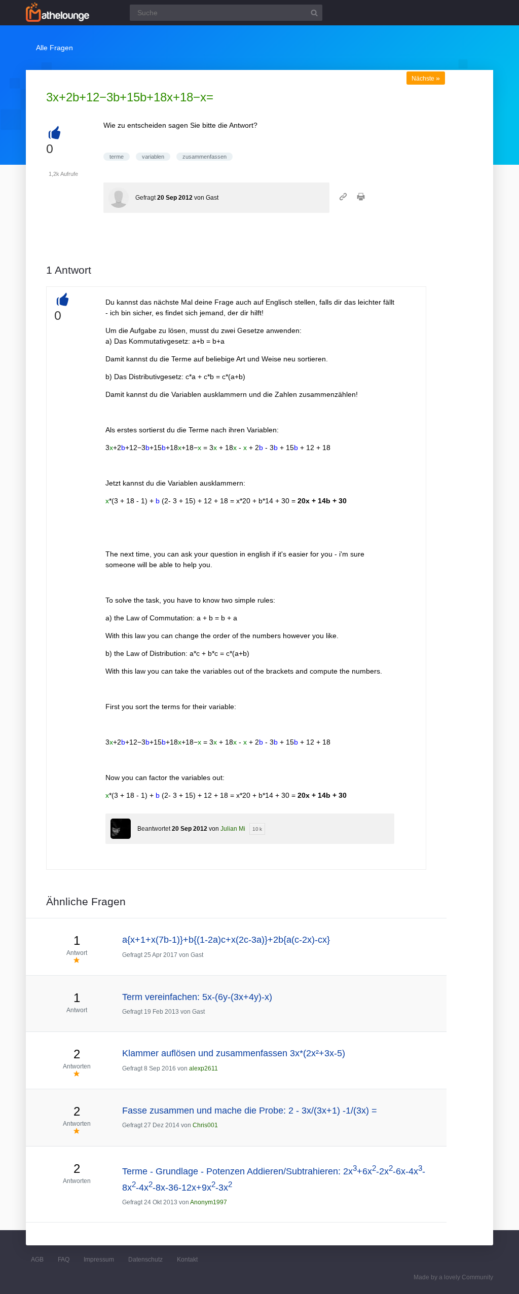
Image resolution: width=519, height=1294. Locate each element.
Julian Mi (232, 828)
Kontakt (187, 1259)
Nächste (426, 78)
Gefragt (145, 197)
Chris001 (205, 1125)
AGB (37, 1259)
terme (116, 157)
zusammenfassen (204, 157)
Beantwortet (153, 828)
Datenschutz (145, 1259)
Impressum (99, 1259)
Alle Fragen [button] (54, 48)
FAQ (63, 1259)
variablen (153, 157)
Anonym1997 (208, 1202)
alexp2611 (203, 1068)
